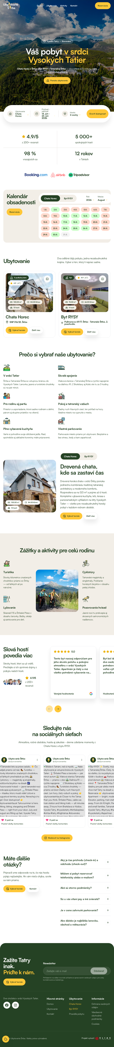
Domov (40, 5)
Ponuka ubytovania (59, 80)
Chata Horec (50, 198)
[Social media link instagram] (15, 1005)
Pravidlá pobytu (76, 1013)
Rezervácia (103, 5)
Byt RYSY (68, 198)
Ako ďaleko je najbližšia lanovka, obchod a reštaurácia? (79, 922)
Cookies (95, 1023)
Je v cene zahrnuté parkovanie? (79, 910)
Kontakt (73, 5)
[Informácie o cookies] (5, 1039)
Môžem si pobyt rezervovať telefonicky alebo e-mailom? (77, 875)
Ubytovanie (52, 5)
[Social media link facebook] (6, 1005)
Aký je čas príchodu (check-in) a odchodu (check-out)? (79, 862)
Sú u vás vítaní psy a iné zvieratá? (80, 899)
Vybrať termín (18, 330)
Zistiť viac (36, 330)
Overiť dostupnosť (97, 114)
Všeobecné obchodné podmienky (97, 1015)
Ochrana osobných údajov (101, 1006)
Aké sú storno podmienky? (76, 887)
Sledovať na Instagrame (59, 838)
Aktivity (63, 5)
